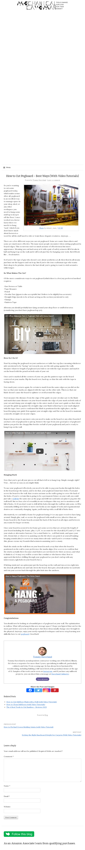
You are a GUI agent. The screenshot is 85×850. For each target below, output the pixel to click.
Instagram (47, 671)
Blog (46, 715)
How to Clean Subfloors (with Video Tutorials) (25, 704)
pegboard (25, 634)
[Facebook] (30, 690)
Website (7, 807)
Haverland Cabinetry (60, 674)
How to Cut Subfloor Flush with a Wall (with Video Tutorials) (31, 702)
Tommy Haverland (39, 180)
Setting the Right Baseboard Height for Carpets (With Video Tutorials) (51, 735)
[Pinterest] (55, 690)
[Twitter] (38, 690)
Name (7, 786)
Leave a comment (53, 180)
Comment (9, 756)
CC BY (60, 228)
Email (7, 796)
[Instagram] (46, 690)
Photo (41, 228)
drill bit (16, 499)
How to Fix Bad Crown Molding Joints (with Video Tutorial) (28, 727)
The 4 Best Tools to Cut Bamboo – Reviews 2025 (26, 707)
